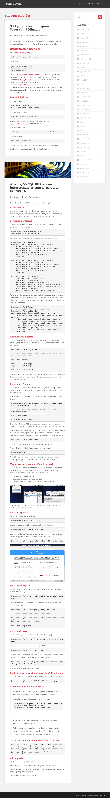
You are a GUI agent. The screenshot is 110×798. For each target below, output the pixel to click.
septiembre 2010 (85, 147)
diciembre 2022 (85, 55)
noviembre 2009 (85, 160)
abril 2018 (83, 67)
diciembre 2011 (85, 105)
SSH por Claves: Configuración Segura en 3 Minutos (32, 27)
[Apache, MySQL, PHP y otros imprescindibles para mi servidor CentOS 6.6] (38, 170)
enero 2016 (84, 80)
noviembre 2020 (85, 59)
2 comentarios (35, 197)
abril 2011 (83, 126)
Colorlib (84, 796)
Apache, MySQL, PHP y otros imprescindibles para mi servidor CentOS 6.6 (34, 187)
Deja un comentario (40, 36)
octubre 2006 (84, 177)
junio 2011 (83, 122)
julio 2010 (83, 156)
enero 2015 (84, 93)
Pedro (29, 36)
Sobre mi (99, 4)
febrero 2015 (84, 88)
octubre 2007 (84, 168)
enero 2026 (84, 34)
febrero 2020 (84, 63)
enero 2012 (84, 101)
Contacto (79, 4)
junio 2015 (83, 84)
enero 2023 (84, 50)
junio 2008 (83, 164)
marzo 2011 (84, 130)
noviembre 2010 (85, 139)
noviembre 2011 (85, 109)
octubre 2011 (84, 114)
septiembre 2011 (85, 118)
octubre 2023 (84, 46)
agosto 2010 (84, 151)
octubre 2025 (84, 42)
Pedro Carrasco (14, 3)
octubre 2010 (84, 143)
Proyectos (89, 4)
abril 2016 (83, 76)
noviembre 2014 (85, 97)
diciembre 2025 (85, 38)
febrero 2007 (84, 172)
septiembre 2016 (85, 72)
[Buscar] (100, 17)
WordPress (102, 796)
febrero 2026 (84, 29)
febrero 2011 (84, 135)
